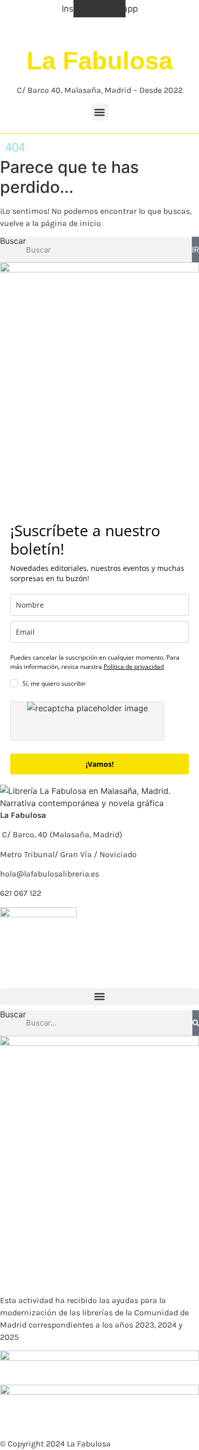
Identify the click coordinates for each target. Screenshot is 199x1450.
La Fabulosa (99, 60)
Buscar (13, 241)
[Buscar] (195, 1023)
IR (195, 249)
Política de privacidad (134, 666)
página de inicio (71, 223)
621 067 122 (20, 893)
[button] (99, 112)
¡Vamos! (100, 764)
